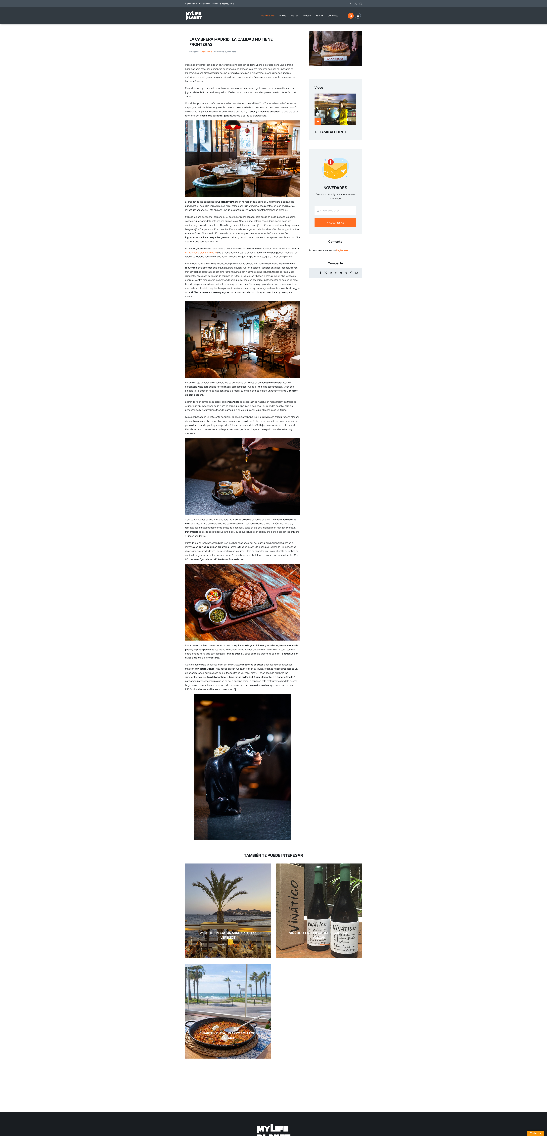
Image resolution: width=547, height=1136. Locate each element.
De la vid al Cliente (331, 132)
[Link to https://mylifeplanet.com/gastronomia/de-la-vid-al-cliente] (318, 121)
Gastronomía (206, 51)
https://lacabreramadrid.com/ (201, 252)
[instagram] (361, 4)
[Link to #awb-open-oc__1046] (351, 16)
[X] (325, 273)
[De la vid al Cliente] (335, 95)
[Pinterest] (351, 273)
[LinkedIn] (330, 273)
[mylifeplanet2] (193, 12)
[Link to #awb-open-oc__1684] (358, 16)
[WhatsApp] (335, 273)
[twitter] (355, 4)
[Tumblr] (346, 273)
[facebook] (350, 4)
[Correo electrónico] (356, 273)
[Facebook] (320, 273)
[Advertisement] (89, 1082)
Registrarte (342, 250)
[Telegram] (340, 273)
